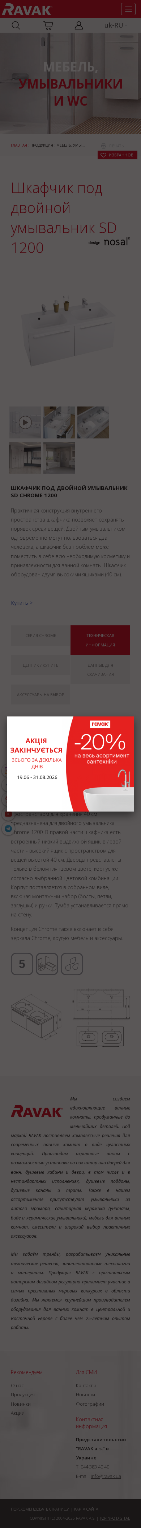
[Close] (133, 716)
